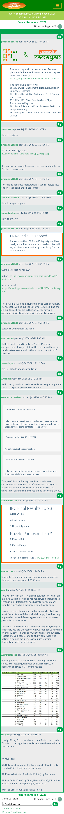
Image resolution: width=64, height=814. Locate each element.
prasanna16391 (9, 41)
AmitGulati (7, 338)
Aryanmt (6, 378)
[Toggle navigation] (57, 5)
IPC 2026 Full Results (48, 557)
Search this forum (11, 808)
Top (60, 36)
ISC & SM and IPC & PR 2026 (32, 17)
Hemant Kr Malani (11, 397)
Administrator (9, 500)
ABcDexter (7, 571)
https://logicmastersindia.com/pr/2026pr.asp (25, 153)
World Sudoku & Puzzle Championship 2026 (32, 13)
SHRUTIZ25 (7, 129)
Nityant (5, 734)
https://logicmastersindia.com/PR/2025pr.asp (34, 78)
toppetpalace (9, 213)
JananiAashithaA (10, 197)
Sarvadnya (7, 363)
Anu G (4, 589)
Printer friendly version (14, 812)
